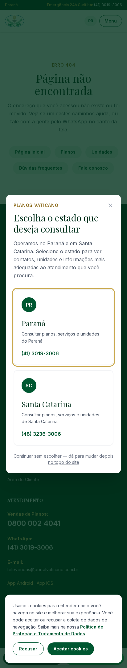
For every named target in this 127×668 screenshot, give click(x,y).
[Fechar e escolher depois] (110, 205)
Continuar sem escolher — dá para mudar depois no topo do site (63, 459)
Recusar (28, 648)
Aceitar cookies (71, 648)
